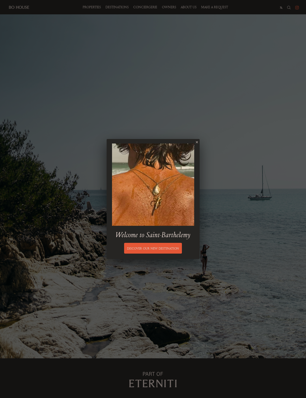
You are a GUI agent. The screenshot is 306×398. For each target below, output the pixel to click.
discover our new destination (153, 248)
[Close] (196, 142)
